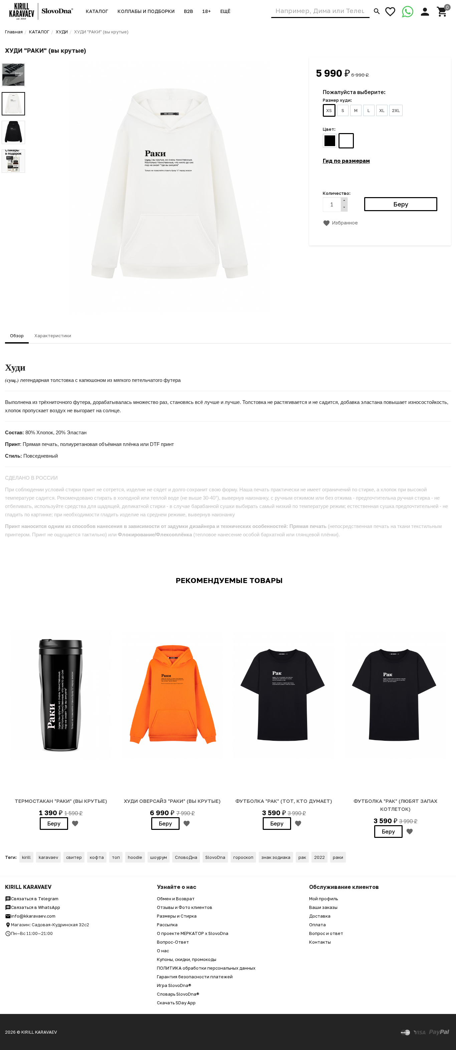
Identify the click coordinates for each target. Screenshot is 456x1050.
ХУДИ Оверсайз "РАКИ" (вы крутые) (172, 801)
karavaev (48, 857)
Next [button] (13, 178)
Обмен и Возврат (176, 898)
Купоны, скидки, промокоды (186, 959)
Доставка (319, 916)
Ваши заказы (323, 907)
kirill (26, 857)
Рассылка (167, 924)
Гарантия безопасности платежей (195, 976)
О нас (163, 950)
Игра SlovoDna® (174, 985)
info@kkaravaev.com (33, 916)
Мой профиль (323, 898)
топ (116, 857)
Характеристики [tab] (52, 335)
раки (338, 857)
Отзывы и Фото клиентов (184, 907)
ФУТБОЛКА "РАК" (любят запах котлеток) (395, 805)
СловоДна (186, 857)
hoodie (135, 857)
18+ (206, 11)
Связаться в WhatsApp (35, 907)
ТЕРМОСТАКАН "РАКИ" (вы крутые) (61, 801)
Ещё (225, 11)
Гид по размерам (346, 160)
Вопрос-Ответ (173, 942)
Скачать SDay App (176, 1002)
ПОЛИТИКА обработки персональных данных (206, 968)
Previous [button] (13, 58)
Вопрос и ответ (326, 933)
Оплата (317, 924)
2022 (319, 857)
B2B (188, 11)
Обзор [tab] (17, 335)
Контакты (320, 942)
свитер (74, 857)
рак (302, 857)
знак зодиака (275, 857)
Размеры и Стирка (177, 916)
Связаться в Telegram (34, 898)
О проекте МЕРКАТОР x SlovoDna (192, 933)
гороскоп (243, 857)
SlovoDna (215, 857)
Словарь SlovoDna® (178, 994)
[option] (169, 187)
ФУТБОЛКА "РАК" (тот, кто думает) (283, 801)
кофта (97, 857)
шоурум (158, 857)
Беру (53, 823)
